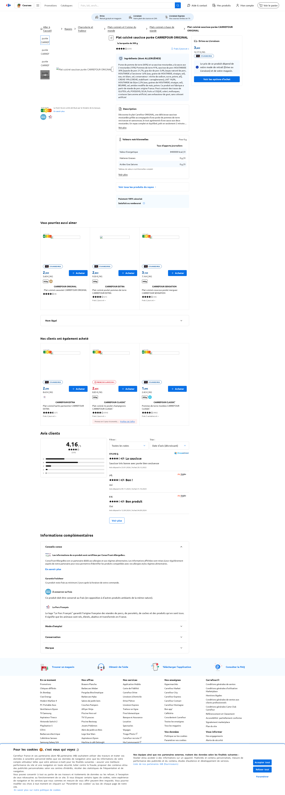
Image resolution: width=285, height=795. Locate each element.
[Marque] (181, 648)
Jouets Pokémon (89, 725)
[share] (111, 38)
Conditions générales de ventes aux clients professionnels (222, 701)
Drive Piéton (129, 700)
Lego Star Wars (88, 734)
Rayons (68, 28)
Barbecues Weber (89, 688)
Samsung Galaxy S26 (49, 742)
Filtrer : (112, 439)
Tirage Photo (129, 734)
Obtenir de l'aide (118, 666)
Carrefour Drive (130, 692)
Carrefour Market (172, 688)
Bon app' (168, 709)
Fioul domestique (131, 713)
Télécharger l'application (177, 666)
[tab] (45, 40)
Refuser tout (262, 769)
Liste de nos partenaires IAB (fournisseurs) (155, 764)
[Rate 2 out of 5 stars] (119, 48)
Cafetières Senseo (48, 738)
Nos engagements (214, 736)
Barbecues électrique (50, 734)
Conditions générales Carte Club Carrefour (221, 708)
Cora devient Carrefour (175, 717)
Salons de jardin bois (90, 700)
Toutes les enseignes (174, 721)
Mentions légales (214, 695)
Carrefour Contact (172, 700)
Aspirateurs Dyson (89, 738)
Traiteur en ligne (130, 709)
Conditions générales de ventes (220, 684)
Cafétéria (168, 713)
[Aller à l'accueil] (8, 5)
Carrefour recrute (131, 738)
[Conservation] (181, 637)
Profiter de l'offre (127, 421)
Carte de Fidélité (131, 688)
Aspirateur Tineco (48, 717)
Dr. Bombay (45, 692)
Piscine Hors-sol (88, 713)
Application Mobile (132, 684)
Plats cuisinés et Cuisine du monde (122, 28)
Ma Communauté (131, 742)
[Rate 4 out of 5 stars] (124, 48)
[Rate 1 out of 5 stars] (117, 48)
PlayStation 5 (46, 725)
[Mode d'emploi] (181, 626)
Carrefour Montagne (173, 704)
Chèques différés (48, 688)
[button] (38, 5)
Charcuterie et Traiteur (85, 28)
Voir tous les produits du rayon (136, 186)
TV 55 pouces (87, 717)
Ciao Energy (45, 696)
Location (127, 721)
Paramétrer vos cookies (175, 740)
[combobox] (130, 5)
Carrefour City (171, 692)
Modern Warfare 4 (48, 700)
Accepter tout (262, 762)
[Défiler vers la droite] (185, 268)
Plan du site (211, 726)
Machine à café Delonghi (92, 742)
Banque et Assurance (132, 717)
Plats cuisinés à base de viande (162, 28)
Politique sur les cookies (175, 736)
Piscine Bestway (89, 721)
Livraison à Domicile (132, 696)
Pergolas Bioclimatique (92, 692)
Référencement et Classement (220, 713)
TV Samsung (45, 713)
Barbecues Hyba (88, 696)
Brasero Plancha (88, 684)
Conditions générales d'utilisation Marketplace (222, 690)
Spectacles (128, 725)
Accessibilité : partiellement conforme (224, 718)
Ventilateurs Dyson (49, 709)
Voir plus (122, 127)
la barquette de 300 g (127, 43)
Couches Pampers (89, 704)
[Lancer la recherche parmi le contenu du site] (178, 5)
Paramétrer (262, 776)
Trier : (152, 439)
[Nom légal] (181, 321)
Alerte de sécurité (214, 740)
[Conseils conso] (181, 547)
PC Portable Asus (48, 704)
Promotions (45, 684)
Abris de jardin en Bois (91, 729)
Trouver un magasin (63, 666)
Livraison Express (131, 704)
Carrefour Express (172, 696)
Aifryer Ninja (87, 709)
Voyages (127, 729)
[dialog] (142, 769)
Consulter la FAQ (235, 666)
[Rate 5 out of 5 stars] (126, 48)
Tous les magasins (172, 725)
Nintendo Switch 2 (48, 721)
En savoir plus (59, 111)
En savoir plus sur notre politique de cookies (37, 789)
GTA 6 (42, 729)
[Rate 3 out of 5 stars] (121, 48)
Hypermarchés (171, 684)
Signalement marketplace (218, 722)
